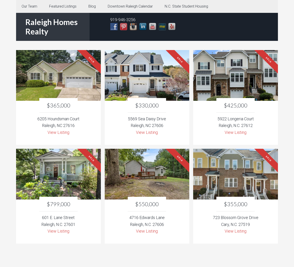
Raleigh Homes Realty (51, 26)
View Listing (58, 132)
